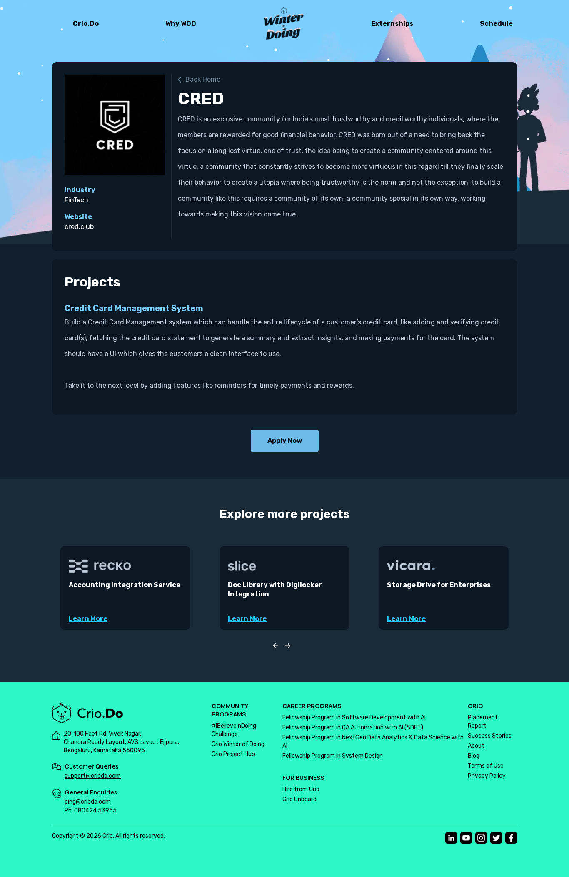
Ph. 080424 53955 (91, 810)
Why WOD (180, 24)
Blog (473, 755)
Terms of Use (486, 765)
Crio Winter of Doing (238, 744)
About (476, 745)
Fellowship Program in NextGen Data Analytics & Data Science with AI (373, 741)
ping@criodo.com (88, 801)
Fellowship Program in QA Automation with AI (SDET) (352, 727)
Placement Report (483, 721)
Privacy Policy (487, 775)
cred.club (79, 227)
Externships (392, 24)
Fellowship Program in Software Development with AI (354, 717)
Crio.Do (86, 24)
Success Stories (490, 735)
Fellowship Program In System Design (332, 755)
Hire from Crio (300, 789)
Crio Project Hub (233, 754)
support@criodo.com (93, 775)
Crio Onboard (299, 799)
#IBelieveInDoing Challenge (234, 730)
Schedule (496, 24)
